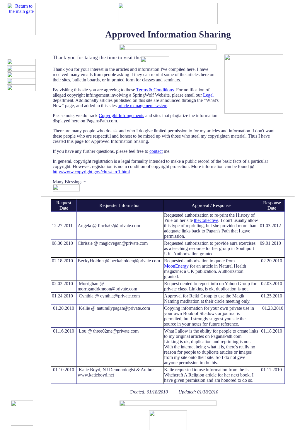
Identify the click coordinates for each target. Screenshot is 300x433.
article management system (142, 105)
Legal (208, 95)
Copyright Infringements (121, 115)
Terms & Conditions (155, 89)
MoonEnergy (176, 265)
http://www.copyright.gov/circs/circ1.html (91, 171)
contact (156, 151)
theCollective (206, 220)
